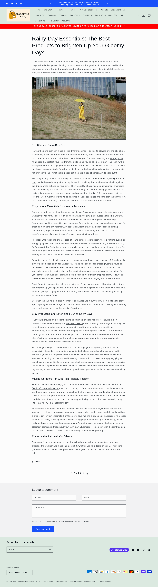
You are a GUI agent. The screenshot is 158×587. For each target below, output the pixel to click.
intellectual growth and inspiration (83, 338)
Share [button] (37, 462)
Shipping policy (90, 581)
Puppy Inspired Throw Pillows (105, 275)
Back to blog (81, 473)
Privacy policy (61, 581)
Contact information (106, 581)
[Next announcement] (107, 3)
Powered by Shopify (32, 581)
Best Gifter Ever (19, 581)
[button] (49, 10)
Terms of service (75, 581)
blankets (57, 260)
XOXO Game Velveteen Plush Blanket (54, 267)
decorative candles (72, 219)
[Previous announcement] (50, 3)
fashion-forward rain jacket (45, 388)
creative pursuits (74, 323)
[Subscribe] (50, 550)
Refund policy (48, 581)
